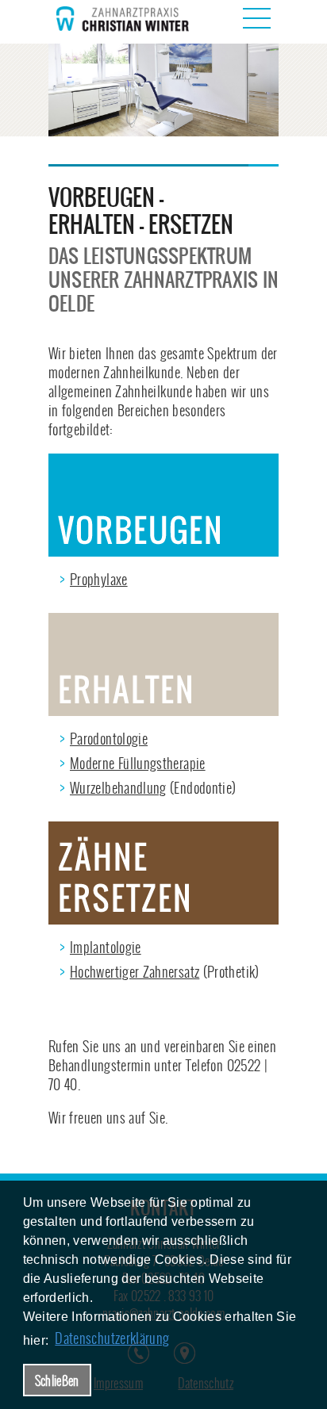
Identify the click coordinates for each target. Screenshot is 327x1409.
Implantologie (105, 947)
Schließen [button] (57, 1380)
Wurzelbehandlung (118, 787)
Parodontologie (109, 738)
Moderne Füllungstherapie (138, 763)
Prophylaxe (99, 579)
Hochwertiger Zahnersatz (134, 971)
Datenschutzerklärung (112, 1338)
